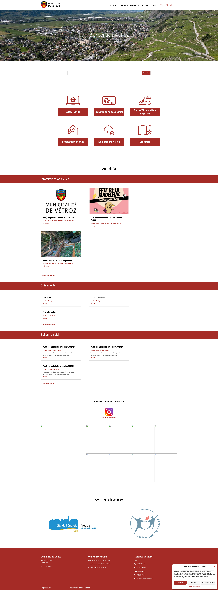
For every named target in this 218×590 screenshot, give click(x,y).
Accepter (180, 582)
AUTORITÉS (134, 5)
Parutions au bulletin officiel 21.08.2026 (59, 347)
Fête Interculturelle (51, 312)
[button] (214, 566)
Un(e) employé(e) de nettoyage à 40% (58, 217)
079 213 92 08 (141, 575)
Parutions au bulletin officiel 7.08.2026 (58, 366)
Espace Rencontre (98, 297)
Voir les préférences (208, 582)
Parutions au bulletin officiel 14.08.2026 (107, 347)
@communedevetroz (109, 417)
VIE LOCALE (145, 5)
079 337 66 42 (141, 564)
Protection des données (194, 586)
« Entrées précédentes (48, 275)
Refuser (193, 582)
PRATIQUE (123, 5)
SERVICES (113, 5)
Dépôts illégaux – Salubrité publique (57, 260)
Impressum (46, 588)
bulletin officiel (56, 350)
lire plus (45, 226)
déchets (54, 264)
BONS (154, 5)
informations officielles (59, 221)
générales (103, 223)
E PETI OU (47, 297)
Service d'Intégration (49, 301)
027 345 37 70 (47, 566)
